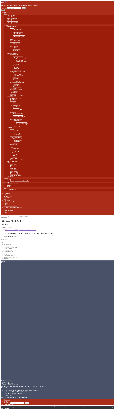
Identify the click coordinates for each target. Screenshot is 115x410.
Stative (8, 162)
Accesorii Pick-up (17, 109)
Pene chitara (16, 67)
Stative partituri (14, 171)
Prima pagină (7, 193)
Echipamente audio (11, 96)
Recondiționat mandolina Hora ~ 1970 (19, 181)
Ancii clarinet (16, 84)
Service (9, 179)
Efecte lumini (13, 150)
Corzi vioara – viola (18, 75)
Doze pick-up (16, 108)
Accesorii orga (13, 88)
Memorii (15, 154)
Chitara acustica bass (12, 18)
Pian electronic (16, 43)
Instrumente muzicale (12, 26)
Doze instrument (14, 92)
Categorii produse (8, 196)
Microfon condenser (18, 113)
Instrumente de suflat (15, 44)
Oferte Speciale (10, 176)
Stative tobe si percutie (15, 175)
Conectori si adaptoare (15, 137)
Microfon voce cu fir (18, 115)
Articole (6, 194)
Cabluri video (16, 134)
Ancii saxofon (16, 85)
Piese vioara (16, 78)
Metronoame (13, 94)
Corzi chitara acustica (21, 58)
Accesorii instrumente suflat (17, 82)
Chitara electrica (11, 19)
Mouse (15, 155)
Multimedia (13, 153)
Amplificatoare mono (21, 122)
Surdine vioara (16, 81)
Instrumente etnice (14, 51)
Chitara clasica (10, 16)
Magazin (6, 178)
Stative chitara (13, 165)
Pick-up (15, 106)
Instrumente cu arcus (15, 40)
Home (5, 12)
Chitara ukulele (10, 23)
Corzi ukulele (19, 63)
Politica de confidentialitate (10, 206)
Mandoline (12, 39)
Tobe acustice (16, 49)
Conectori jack (16, 141)
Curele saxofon (17, 87)
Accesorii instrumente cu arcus (17, 71)
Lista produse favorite (12, 183)
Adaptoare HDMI (17, 138)
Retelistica (15, 143)
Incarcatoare (13, 145)
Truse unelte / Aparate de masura (18, 160)
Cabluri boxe (16, 131)
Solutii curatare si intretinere (17, 95)
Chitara (5, 14)
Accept (7, 408)
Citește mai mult (12, 236)
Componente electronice (16, 136)
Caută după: (4, 8)
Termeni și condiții (11, 189)
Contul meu (7, 182)
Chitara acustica (11, 15)
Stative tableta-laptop (15, 174)
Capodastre (16, 64)
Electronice (9, 127)
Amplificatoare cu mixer (22, 123)
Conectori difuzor (17, 140)
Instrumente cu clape (15, 42)
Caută (23, 8)
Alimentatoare (13, 144)
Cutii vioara (16, 77)
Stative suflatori (14, 172)
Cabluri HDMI (16, 133)
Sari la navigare (4, 1)
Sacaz (14, 80)
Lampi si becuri (17, 151)
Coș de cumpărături (9, 404)
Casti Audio (13, 102)
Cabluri (12, 129)
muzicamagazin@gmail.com (15, 393)
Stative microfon (14, 169)
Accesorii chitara (14, 54)
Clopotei (15, 47)
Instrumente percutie (15, 46)
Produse (6, 25)
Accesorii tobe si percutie (16, 89)
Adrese (8, 186)
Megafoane (13, 110)
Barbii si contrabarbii (18, 74)
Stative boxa (13, 164)
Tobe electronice (17, 50)
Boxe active (13, 101)
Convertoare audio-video (16, 103)
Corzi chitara (16, 57)
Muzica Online (4, 2)
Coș (5, 199)
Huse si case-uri (17, 70)
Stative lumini (13, 168)
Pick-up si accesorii (15, 105)
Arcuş (14, 73)
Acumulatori (16, 148)
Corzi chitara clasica (21, 60)
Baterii (11, 147)
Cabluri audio (16, 130)
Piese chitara (16, 68)
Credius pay (10, 190)
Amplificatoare (16, 120)
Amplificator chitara (18, 56)
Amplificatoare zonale (21, 124)
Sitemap (6, 208)
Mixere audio (16, 126)
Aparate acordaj (14, 91)
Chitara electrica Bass (12, 22)
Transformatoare (14, 158)
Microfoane (13, 112)
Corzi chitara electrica (21, 61)
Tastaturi (15, 157)
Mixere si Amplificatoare (16, 119)
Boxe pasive (13, 99)
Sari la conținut (12, 1)
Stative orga (13, 167)
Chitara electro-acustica (12, 21)
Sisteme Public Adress (15, 98)
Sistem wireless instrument (19, 117)
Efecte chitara (16, 66)
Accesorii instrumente (12, 53)
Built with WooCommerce (20, 397)
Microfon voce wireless (19, 116)
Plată (5, 188)
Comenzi (9, 185)
